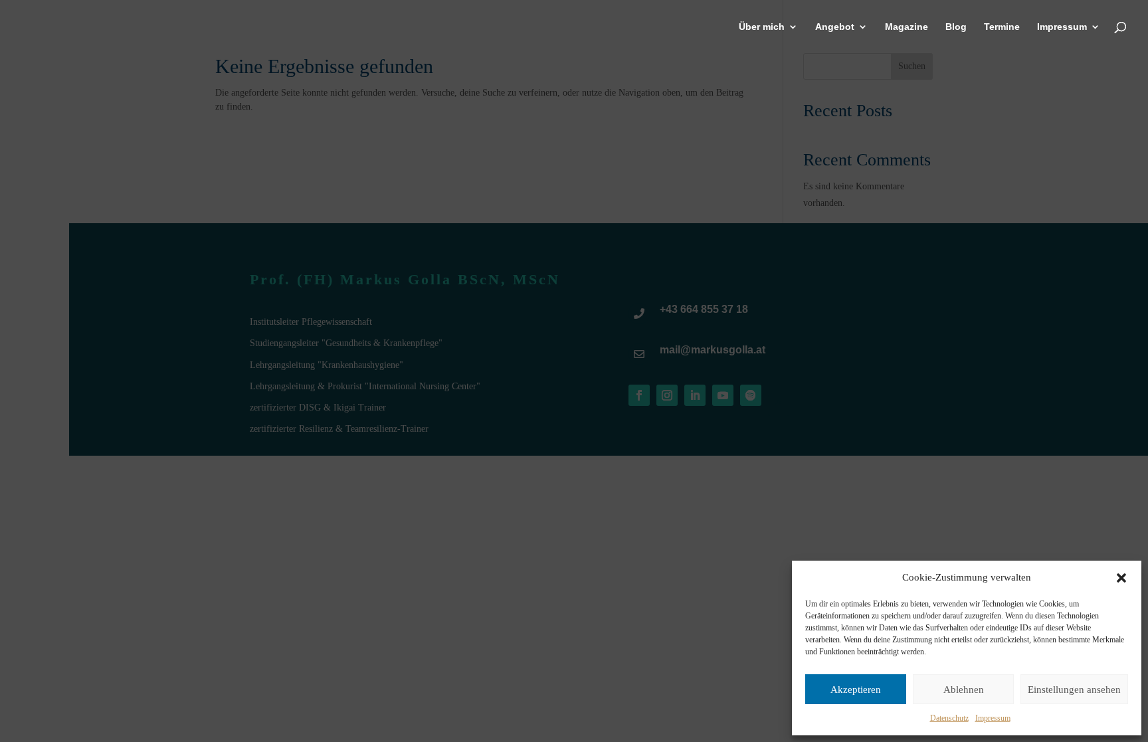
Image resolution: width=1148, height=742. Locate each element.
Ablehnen (963, 689)
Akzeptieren (855, 689)
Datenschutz (949, 718)
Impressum (992, 718)
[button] (1121, 578)
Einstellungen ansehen (1074, 689)
